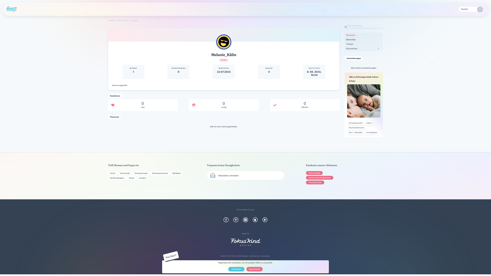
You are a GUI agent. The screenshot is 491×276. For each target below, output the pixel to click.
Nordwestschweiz (160, 173)
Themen (349, 44)
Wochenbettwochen (356, 128)
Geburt (369, 123)
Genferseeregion (117, 178)
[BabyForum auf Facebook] (226, 219)
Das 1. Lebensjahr (355, 132)
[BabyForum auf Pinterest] (235, 219)
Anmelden (236, 269)
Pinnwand (350, 35)
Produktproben (315, 182)
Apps (199, 9)
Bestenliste (351, 39)
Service (178, 9)
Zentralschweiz (141, 173)
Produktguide (154, 9)
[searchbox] (471, 9)
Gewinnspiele (314, 173)
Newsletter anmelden (228, 175)
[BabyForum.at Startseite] (11, 9)
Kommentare (362, 48)
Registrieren (223, 9)
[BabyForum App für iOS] (255, 219)
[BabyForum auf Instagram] (245, 219)
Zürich (112, 173)
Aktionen (129, 9)
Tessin (131, 178)
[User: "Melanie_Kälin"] (223, 41)
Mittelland (176, 173)
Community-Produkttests (320, 178)
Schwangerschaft (355, 123)
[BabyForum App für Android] (264, 219)
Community (81, 9)
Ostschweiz (125, 173)
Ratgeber (106, 9)
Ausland (142, 178)
